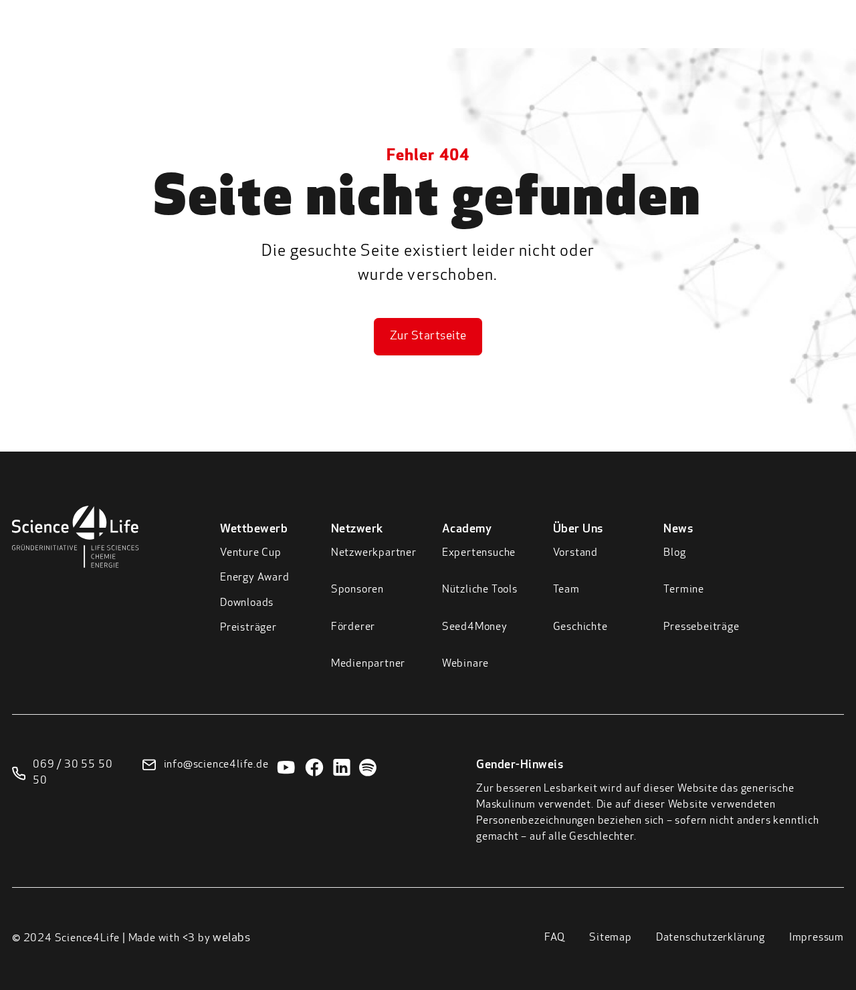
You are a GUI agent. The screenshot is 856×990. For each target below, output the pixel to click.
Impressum (816, 938)
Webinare (465, 664)
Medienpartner (368, 664)
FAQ (554, 938)
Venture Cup (251, 553)
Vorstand (575, 553)
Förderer (353, 627)
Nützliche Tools (480, 590)
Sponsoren (357, 590)
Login (765, 37)
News (696, 39)
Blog (674, 553)
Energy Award (255, 577)
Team (566, 590)
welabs (231, 939)
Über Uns (632, 39)
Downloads (247, 603)
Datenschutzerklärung (710, 938)
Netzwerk (484, 39)
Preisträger (248, 628)
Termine (683, 590)
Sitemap (610, 938)
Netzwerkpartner (374, 553)
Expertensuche (479, 553)
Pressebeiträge (701, 627)
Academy (559, 39)
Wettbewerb (400, 39)
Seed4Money (475, 627)
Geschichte (580, 627)
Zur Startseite (428, 337)
